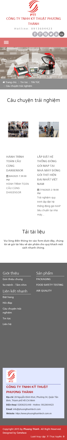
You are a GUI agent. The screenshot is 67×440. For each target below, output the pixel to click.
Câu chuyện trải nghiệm (12, 310)
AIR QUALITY (44, 290)
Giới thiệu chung (13, 279)
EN (61, 34)
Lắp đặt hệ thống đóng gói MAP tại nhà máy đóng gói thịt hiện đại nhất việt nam (48, 170)
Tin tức (24, 82)
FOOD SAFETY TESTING (49, 284)
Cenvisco (21, 432)
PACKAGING (43, 279)
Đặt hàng (8, 297)
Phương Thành (31, 428)
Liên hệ (7, 324)
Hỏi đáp (7, 302)
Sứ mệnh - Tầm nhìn (15, 284)
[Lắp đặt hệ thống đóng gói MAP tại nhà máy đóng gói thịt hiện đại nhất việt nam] (49, 131)
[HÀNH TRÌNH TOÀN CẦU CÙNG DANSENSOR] (18, 131)
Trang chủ (10, 82)
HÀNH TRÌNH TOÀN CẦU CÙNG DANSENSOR (15, 163)
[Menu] (6, 42)
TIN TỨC (35, 82)
